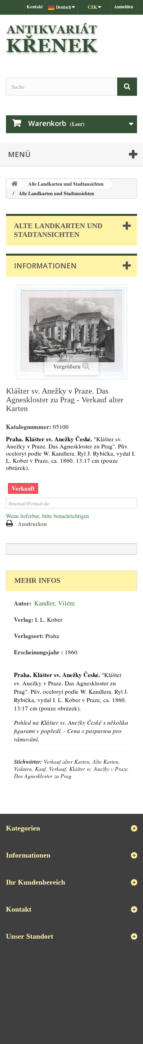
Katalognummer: (28, 427)
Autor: (22, 603)
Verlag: (23, 619)
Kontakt (35, 7)
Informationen (45, 265)
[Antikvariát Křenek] (71, 39)
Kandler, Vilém (54, 603)
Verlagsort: (29, 636)
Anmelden (123, 7)
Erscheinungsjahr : (38, 652)
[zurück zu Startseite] (14, 184)
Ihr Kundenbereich (35, 882)
